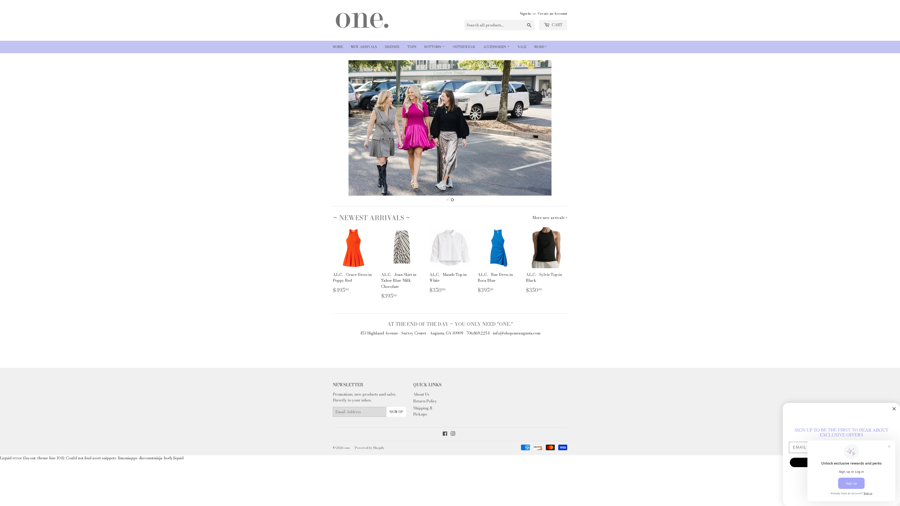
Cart (556, 25)
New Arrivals (364, 46)
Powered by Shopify (369, 447)
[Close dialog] (894, 408)
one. (347, 447)
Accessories (495, 46)
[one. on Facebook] (444, 434)
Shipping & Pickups (423, 411)
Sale (522, 46)
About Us (421, 394)
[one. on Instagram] (453, 434)
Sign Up (396, 411)
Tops (411, 46)
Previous (343, 128)
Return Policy (425, 401)
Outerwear (464, 46)
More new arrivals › (549, 217)
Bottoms (433, 46)
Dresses (392, 46)
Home (338, 46)
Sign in (525, 13)
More (539, 46)
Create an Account (552, 13)
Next (557, 128)
